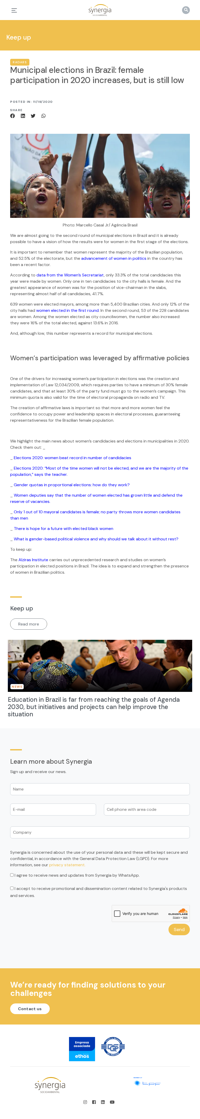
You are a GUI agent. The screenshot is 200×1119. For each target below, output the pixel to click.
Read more (28, 624)
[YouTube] (112, 1102)
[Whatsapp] (43, 115)
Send (179, 929)
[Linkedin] (23, 115)
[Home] (100, 10)
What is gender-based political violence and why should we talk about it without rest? (96, 539)
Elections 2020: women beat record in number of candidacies (72, 457)
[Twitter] (34, 115)
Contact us (30, 1008)
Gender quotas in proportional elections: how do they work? (72, 485)
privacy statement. (67, 865)
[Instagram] (86, 1102)
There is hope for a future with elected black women (63, 528)
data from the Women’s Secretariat (70, 275)
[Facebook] (14, 115)
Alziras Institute (33, 559)
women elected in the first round (67, 310)
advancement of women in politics (113, 258)
